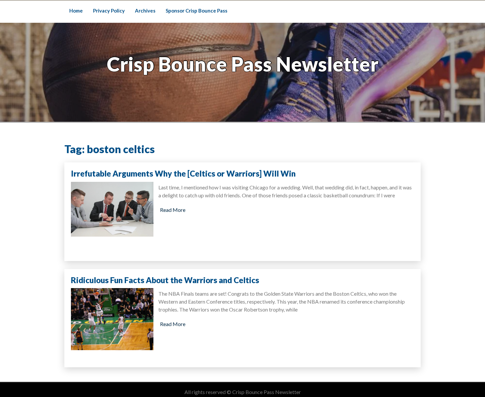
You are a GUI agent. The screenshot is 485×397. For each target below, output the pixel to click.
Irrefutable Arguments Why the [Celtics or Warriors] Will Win (183, 173)
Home (76, 11)
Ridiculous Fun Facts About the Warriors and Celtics (165, 280)
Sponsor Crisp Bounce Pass (196, 11)
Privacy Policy (109, 11)
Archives (145, 11)
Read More (172, 210)
